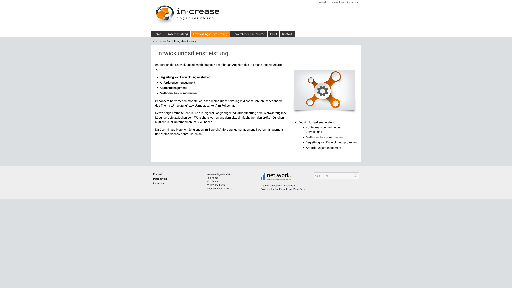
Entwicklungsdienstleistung (316, 122)
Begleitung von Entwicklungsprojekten (331, 142)
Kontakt (323, 2)
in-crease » (161, 41)
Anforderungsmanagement (323, 148)
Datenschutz (337, 2)
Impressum (353, 2)
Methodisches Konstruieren (324, 137)
